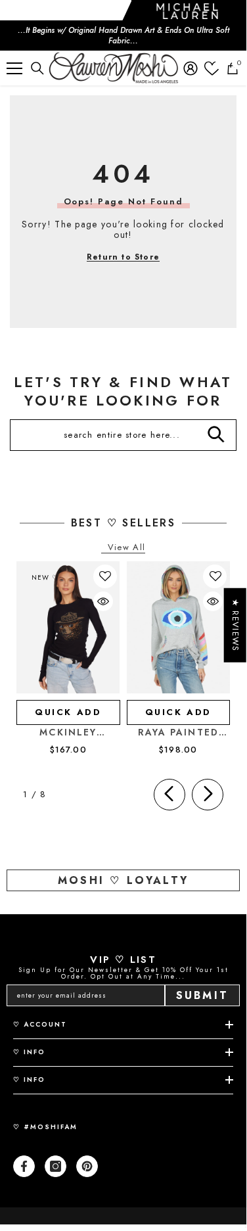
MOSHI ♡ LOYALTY (123, 880)
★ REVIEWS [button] (235, 625)
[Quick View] (103, 601)
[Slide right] (207, 794)
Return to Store (123, 257)
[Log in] (190, 68)
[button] (105, 576)
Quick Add (68, 712)
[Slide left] (169, 794)
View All (126, 547)
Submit (202, 995)
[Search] (37, 68)
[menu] (14, 68)
